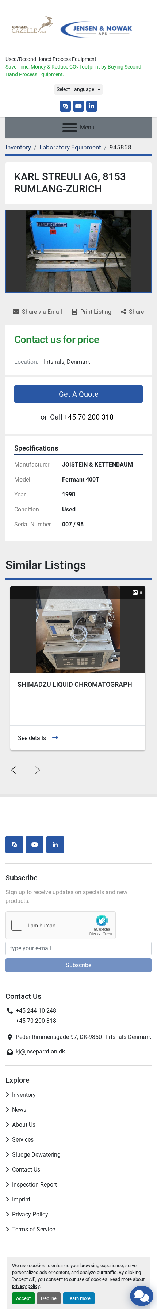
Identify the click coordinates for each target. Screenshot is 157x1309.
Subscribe (78, 965)
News (19, 1109)
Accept (23, 1298)
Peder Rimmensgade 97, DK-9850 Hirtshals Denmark (83, 1036)
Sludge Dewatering (36, 1154)
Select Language (75, 89)
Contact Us (26, 1169)
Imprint (21, 1199)
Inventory (24, 1094)
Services (23, 1139)
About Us (23, 1124)
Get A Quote (79, 394)
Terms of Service (33, 1229)
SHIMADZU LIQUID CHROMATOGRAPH (75, 684)
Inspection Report (34, 1184)
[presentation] (17, 770)
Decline (49, 1298)
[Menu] (69, 127)
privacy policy (25, 1286)
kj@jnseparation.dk (40, 1051)
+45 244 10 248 (36, 1010)
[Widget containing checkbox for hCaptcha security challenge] (60, 925)
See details (32, 738)
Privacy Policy (30, 1214)
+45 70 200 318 (89, 417)
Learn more (79, 1298)
